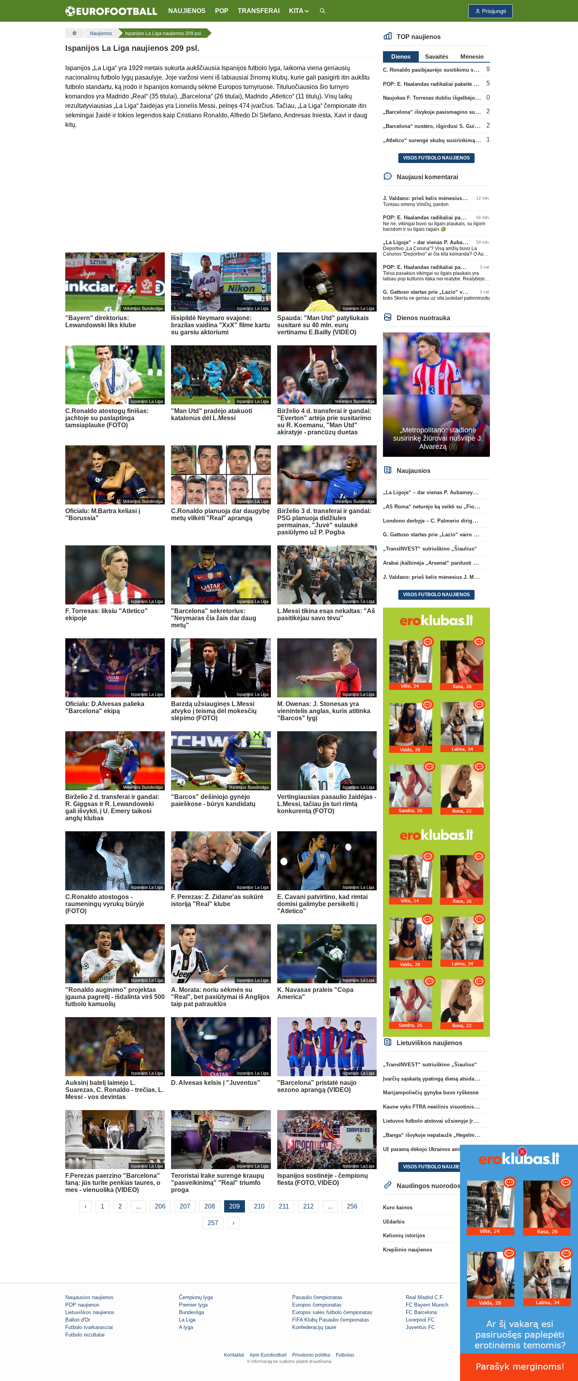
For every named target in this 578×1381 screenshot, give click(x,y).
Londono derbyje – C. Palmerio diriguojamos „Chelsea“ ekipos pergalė (470, 521)
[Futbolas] (73, 33)
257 (213, 1223)
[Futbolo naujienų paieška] (322, 11)
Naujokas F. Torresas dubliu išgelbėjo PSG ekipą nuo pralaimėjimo (465, 98)
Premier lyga (193, 1305)
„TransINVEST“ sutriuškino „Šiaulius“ (430, 549)
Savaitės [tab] (436, 56)
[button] (299, 11)
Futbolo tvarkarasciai (89, 1327)
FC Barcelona (421, 1312)
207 (185, 1206)
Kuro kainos (397, 1207)
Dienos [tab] (400, 56)
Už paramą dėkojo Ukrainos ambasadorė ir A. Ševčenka (450, 1149)
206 (160, 1206)
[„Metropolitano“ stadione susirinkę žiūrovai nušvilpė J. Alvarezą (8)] (436, 394)
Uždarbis (394, 1222)
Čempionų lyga (196, 1297)
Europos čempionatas (317, 1305)
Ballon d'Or (77, 1320)
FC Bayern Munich (427, 1305)
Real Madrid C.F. (425, 1297)
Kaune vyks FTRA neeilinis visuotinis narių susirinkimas (452, 1107)
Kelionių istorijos (404, 1235)
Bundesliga (191, 1312)
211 (284, 1206)
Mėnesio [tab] (472, 56)
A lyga (186, 1327)
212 (308, 1206)
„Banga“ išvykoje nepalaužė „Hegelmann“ (434, 1135)
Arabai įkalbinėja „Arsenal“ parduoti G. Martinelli (443, 563)
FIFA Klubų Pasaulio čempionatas (330, 1320)
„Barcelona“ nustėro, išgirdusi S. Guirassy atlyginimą (449, 126)
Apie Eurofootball (268, 1355)
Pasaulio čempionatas (317, 1297)
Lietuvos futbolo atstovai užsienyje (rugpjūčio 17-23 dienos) (455, 1121)
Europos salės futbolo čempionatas (332, 1312)
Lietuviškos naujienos (89, 1312)
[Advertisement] (221, 191)
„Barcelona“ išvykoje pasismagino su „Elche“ (439, 112)
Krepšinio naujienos (407, 1250)
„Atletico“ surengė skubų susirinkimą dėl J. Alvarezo (448, 140)
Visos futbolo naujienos (436, 158)
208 (209, 1206)
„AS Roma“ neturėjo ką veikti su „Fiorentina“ (438, 507)
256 (352, 1206)
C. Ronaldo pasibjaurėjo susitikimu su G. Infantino (445, 70)
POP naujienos (82, 1305)
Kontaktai (234, 1355)
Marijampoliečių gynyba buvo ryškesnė (431, 1093)
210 (259, 1206)
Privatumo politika (311, 1355)
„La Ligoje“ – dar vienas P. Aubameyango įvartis (442, 242)
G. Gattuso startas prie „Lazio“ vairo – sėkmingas (443, 292)
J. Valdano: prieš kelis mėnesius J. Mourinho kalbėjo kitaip (455, 198)
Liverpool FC (420, 1320)
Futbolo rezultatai (85, 1335)
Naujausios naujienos (89, 1297)
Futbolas (345, 1355)
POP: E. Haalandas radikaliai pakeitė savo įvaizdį (443, 84)
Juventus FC (420, 1327)
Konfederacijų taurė (314, 1327)
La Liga (187, 1320)
